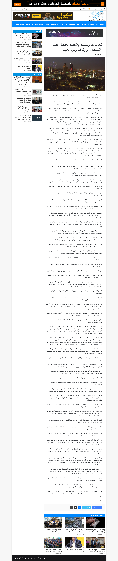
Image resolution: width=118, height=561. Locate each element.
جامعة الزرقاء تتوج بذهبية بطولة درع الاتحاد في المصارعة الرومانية (24, 100)
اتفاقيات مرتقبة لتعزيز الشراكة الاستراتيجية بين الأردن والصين (97, 550)
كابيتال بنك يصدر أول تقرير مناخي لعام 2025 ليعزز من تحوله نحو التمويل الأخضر (23, 117)
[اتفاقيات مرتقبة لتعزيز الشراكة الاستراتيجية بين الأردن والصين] (95, 542)
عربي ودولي (91, 24)
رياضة (36, 24)
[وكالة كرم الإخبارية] (97, 16)
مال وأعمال (84, 24)
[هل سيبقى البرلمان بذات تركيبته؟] (74, 542)
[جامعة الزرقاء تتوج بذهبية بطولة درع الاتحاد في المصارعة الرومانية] (37, 100)
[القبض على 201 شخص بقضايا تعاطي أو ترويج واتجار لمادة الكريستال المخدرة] (95, 522)
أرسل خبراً (22, 9)
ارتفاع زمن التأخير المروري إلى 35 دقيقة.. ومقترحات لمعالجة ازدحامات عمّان (75, 530)
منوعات (41, 24)
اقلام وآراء (47, 24)
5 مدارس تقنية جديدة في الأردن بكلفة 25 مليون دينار (54, 530)
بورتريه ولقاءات (63, 24)
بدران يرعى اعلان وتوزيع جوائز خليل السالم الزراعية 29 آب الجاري (22, 91)
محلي (97, 24)
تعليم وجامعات (72, 24)
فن (32, 24)
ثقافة (78, 24)
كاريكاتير (28, 24)
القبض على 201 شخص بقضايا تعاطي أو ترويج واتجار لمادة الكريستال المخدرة (95, 530)
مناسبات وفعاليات (20, 24)
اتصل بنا (16, 9)
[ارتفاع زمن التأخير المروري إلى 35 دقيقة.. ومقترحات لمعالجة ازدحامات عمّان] (74, 522)
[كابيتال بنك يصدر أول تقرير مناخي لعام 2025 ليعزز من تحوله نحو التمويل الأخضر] (37, 118)
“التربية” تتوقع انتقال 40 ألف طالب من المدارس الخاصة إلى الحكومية (53, 550)
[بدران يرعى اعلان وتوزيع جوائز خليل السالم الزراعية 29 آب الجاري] (37, 92)
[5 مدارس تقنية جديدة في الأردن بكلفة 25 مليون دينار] (53, 522)
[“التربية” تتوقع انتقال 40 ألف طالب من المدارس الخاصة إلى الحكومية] (53, 542)
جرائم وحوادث (54, 24)
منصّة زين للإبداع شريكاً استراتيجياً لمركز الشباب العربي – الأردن (24, 109)
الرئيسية (102, 24)
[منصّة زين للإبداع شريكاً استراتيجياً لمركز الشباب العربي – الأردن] (37, 109)
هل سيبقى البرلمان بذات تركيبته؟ (75, 549)
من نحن (28, 9)
